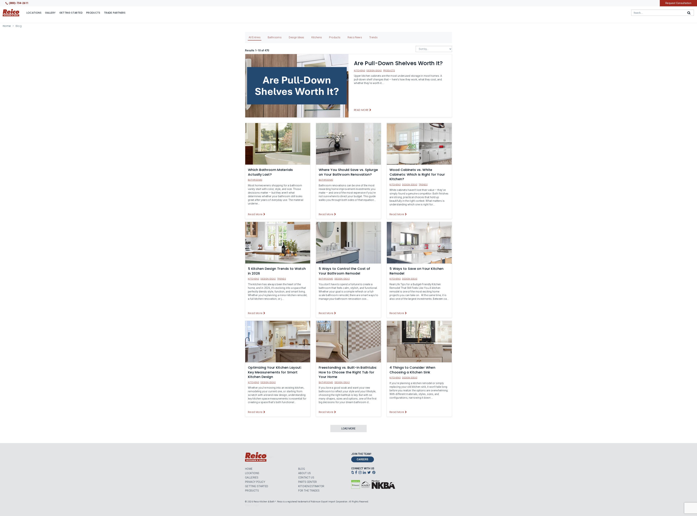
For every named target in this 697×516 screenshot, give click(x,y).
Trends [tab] (373, 37)
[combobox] (662, 13)
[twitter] (369, 472)
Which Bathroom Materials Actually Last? (270, 172)
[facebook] (356, 472)
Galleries (251, 477)
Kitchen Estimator (311, 486)
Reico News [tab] (355, 37)
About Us (304, 473)
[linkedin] (364, 472)
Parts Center (307, 481)
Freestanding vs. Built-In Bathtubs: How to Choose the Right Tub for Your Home (348, 372)
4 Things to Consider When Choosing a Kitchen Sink (412, 369)
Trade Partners (114, 13)
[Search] (689, 13)
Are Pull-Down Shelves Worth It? (398, 63)
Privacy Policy (255, 481)
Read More (361, 110)
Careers (362, 459)
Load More (348, 428)
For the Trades (309, 490)
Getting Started (71, 13)
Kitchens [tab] (316, 37)
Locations (34, 13)
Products (93, 13)
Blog (301, 468)
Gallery (50, 13)
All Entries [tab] (254, 37)
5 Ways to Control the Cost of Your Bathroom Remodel (344, 271)
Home (7, 26)
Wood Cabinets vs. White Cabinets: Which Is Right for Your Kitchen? (417, 174)
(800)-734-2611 (18, 3)
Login (270, 456)
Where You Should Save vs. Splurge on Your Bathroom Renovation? (348, 172)
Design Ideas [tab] (296, 37)
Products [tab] (334, 37)
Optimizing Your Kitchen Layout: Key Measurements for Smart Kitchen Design (275, 372)
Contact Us (306, 477)
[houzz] (352, 472)
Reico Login (252, 505)
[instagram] (360, 472)
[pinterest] (374, 472)
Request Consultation (678, 3)
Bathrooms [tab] (275, 37)
